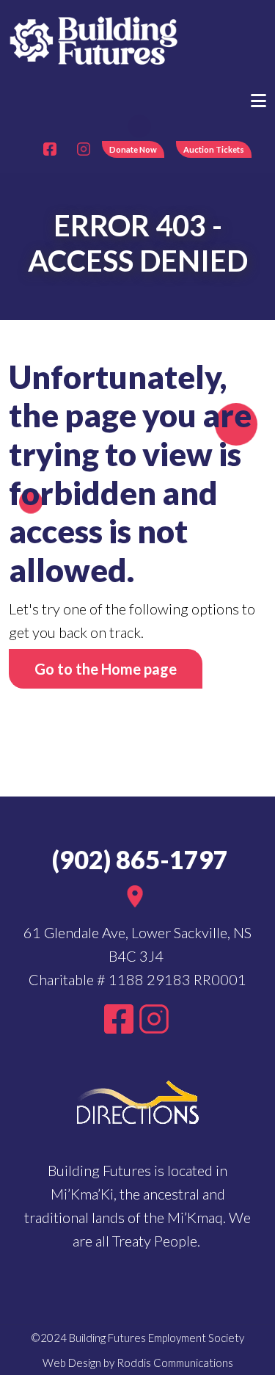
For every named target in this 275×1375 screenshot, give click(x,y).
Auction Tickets (213, 149)
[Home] (94, 39)
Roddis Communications (175, 1362)
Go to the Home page (105, 669)
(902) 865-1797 (137, 859)
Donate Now (133, 149)
